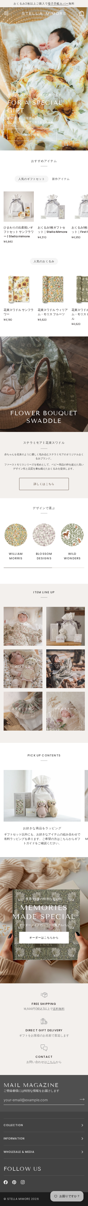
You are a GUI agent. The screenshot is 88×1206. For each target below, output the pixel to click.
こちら (51, 1062)
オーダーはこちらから (44, 937)
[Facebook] (6, 1182)
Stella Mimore (18, 1199)
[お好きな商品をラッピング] (42, 796)
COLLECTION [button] (13, 1125)
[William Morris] (16, 535)
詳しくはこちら (44, 484)
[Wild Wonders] (72, 535)
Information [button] (14, 1138)
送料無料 (59, 1009)
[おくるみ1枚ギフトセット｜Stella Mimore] (53, 206)
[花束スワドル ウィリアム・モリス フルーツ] (53, 289)
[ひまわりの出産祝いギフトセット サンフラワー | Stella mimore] (19, 206)
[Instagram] (23, 1182)
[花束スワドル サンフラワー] (19, 289)
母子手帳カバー (58, 3)
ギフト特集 (32, 135)
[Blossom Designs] (44, 535)
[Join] (80, 1099)
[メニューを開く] (10, 13)
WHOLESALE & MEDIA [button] (19, 1152)
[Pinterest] (14, 1182)
